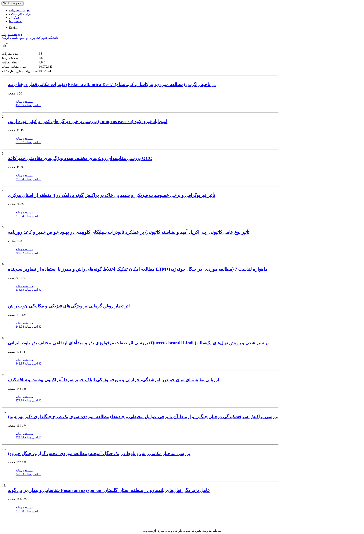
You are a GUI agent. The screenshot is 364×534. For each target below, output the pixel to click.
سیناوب (148, 530)
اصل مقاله (28, 105)
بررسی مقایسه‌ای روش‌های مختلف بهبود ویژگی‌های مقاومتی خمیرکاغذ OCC (80, 158)
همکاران (14, 17)
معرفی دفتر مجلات (21, 14)
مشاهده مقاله (24, 101)
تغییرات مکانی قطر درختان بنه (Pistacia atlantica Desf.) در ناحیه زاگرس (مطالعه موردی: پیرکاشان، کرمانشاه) (112, 84)
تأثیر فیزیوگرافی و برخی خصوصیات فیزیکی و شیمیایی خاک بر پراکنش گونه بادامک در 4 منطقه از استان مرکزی (111, 195)
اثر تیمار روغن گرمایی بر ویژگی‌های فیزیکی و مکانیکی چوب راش (69, 305)
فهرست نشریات (19, 10)
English (13, 27)
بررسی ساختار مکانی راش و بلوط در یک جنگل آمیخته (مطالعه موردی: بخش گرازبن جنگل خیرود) (99, 453)
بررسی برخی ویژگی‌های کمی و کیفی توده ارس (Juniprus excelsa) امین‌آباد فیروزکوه (87, 121)
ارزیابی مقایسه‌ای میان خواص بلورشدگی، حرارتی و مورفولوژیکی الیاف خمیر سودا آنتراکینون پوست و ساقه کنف (113, 379)
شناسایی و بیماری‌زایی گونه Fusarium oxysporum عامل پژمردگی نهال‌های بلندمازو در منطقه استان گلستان (109, 490)
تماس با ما (15, 21)
